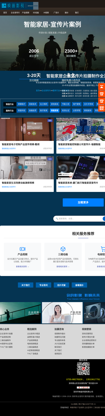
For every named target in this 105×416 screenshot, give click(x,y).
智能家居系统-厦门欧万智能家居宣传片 (78, 183)
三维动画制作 (5, 340)
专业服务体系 (60, 340)
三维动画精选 (32, 347)
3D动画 (36, 13)
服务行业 (10, 111)
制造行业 (10, 104)
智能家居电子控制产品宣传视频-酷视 (21, 144)
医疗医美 (43, 110)
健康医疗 (21, 104)
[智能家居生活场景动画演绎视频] (27, 179)
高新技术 (32, 104)
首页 (5, 13)
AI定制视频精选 (33, 350)
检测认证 (65, 110)
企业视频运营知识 (89, 340)
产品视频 (25, 13)
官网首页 (58, 354)
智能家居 (54, 110)
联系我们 (58, 347)
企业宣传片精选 (33, 334)
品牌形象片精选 (33, 337)
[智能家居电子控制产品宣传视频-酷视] (27, 140)
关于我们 (26, 285)
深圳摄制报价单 (88, 344)
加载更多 (83, 202)
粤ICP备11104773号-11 (87, 404)
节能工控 (65, 104)
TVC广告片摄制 (6, 347)
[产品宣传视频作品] (62, 323)
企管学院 (76, 110)
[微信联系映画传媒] (83, 374)
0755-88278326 (74, 379)
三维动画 (96, 407)
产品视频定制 (5, 337)
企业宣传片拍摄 (6, 334)
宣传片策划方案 (88, 337)
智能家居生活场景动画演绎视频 (18, 183)
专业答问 (43, 285)
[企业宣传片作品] (20, 323)
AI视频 (46, 13)
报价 (66, 13)
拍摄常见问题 (60, 337)
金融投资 (32, 110)
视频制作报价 (60, 334)
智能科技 (21, 110)
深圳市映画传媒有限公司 (83, 392)
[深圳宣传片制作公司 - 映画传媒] (19, 6)
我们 (77, 13)
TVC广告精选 (32, 354)
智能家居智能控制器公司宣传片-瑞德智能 (79, 144)
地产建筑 (76, 104)
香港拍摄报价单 (88, 347)
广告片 (56, 13)
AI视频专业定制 (6, 344)
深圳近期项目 (87, 334)
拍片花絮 (61, 285)
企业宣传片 (15, 13)
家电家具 (54, 104)
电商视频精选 (32, 344)
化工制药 (43, 104)
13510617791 (93, 379)
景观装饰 (87, 110)
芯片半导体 (88, 104)
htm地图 (74, 404)
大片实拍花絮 (60, 344)
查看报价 (79, 285)
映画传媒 (73, 407)
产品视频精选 (32, 340)
